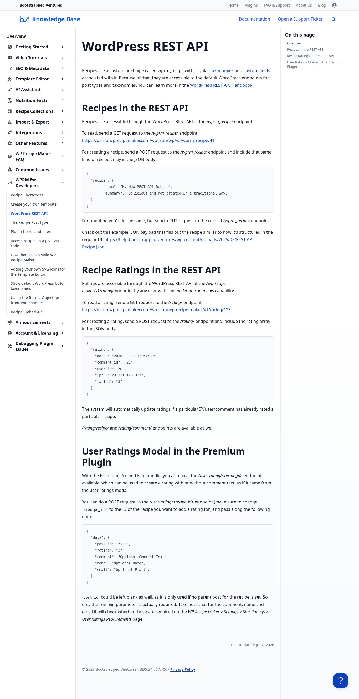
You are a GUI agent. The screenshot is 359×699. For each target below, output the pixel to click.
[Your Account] (334, 5)
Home (233, 5)
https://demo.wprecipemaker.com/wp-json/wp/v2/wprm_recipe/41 (148, 140)
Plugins (251, 5)
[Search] (333, 19)
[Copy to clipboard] (267, 173)
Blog (322, 5)
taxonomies (222, 70)
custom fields (256, 70)
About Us (304, 5)
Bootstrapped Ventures (41, 5)
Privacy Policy (182, 669)
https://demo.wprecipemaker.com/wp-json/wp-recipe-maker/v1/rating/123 (156, 310)
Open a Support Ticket (300, 19)
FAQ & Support (277, 5)
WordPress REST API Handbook (221, 85)
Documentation (254, 19)
